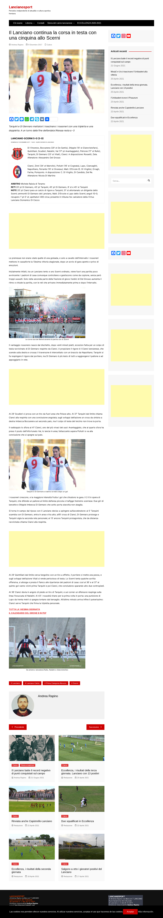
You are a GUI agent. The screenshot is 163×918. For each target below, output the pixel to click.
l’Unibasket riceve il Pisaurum (124, 98)
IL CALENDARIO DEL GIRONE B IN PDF (27, 613)
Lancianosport (20, 7)
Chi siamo (17, 23)
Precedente (19, 727)
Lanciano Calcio (33, 683)
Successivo (94, 727)
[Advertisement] (56, 231)
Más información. (146, 912)
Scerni (75, 683)
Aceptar (130, 912)
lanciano (16, 683)
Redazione (68, 778)
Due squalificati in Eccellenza (77, 821)
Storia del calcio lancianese (59, 23)
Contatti (40, 23)
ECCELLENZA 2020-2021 (89, 23)
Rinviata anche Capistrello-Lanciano (32, 821)
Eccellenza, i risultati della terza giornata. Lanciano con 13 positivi (129, 86)
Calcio (49, 45)
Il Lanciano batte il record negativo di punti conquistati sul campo (130, 60)
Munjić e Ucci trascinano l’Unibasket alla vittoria (129, 73)
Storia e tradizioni (27, 765)
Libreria (28, 23)
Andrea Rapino (17, 45)
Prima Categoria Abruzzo (56, 683)
